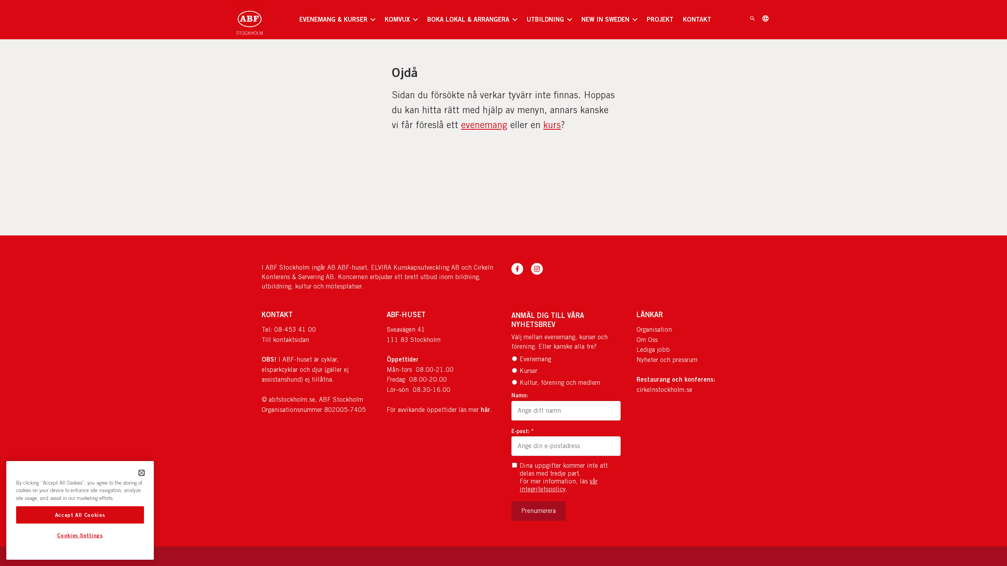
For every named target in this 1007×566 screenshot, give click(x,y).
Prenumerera (538, 511)
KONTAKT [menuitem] (697, 19)
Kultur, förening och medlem (560, 382)
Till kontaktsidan (285, 340)
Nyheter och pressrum (666, 360)
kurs (552, 124)
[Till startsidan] (249, 19)
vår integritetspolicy (559, 485)
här (485, 409)
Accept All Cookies (80, 515)
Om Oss (647, 340)
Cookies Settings (80, 536)
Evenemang (535, 359)
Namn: (519, 395)
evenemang (484, 124)
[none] (337, 19)
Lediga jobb (653, 349)
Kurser (528, 371)
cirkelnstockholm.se (664, 389)
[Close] (141, 472)
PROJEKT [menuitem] (660, 19)
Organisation (654, 329)
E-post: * (522, 431)
